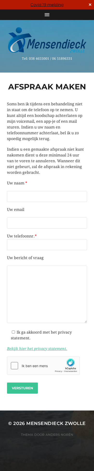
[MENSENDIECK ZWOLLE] (47, 40)
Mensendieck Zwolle (56, 423)
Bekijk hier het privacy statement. (37, 348)
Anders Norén (59, 435)
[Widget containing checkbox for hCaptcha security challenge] (43, 366)
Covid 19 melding (47, 4)
